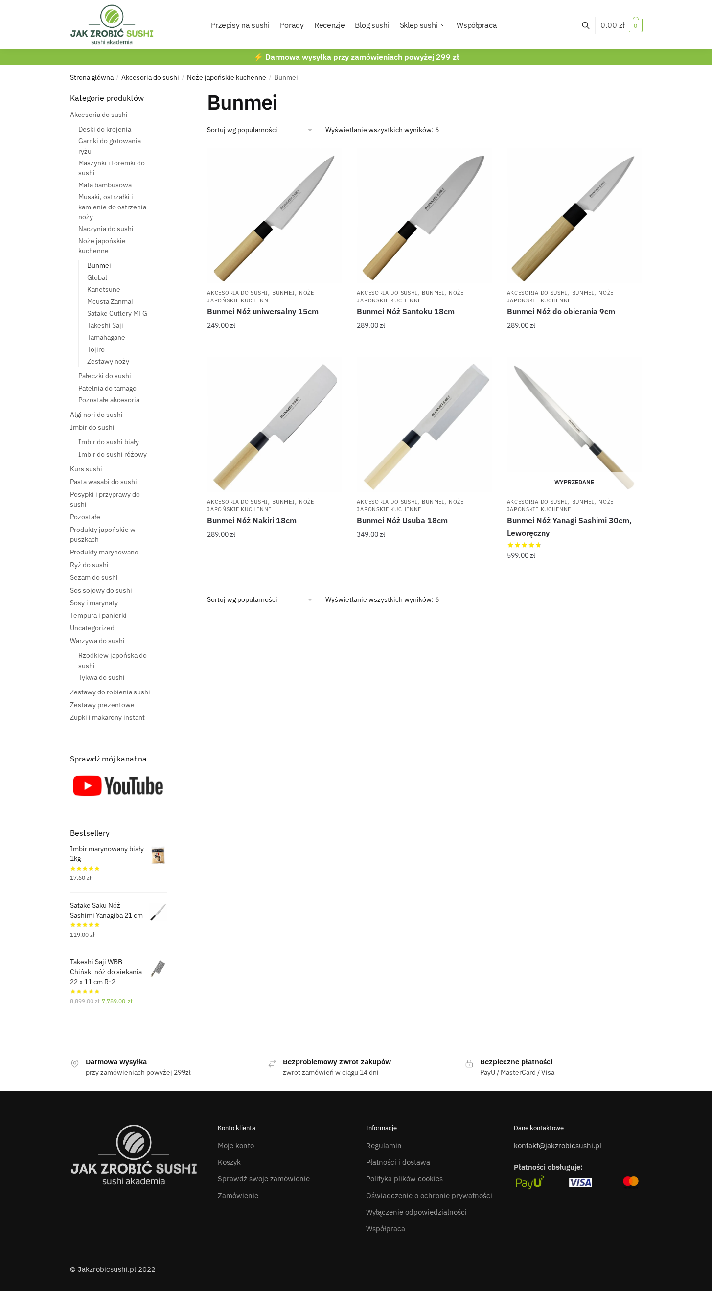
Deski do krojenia (104, 129)
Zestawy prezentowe (102, 704)
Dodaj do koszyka (274, 345)
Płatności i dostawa (398, 1162)
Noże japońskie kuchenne (226, 77)
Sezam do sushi (94, 577)
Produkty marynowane (104, 552)
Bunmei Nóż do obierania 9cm (561, 311)
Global (97, 277)
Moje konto (236, 1145)
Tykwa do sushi (101, 677)
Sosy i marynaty (94, 603)
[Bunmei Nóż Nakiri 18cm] (274, 424)
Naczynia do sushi (106, 228)
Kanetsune (103, 289)
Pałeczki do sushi (104, 375)
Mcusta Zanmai (110, 301)
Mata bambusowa (105, 185)
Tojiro (96, 349)
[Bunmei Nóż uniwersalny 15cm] (274, 215)
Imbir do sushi (92, 427)
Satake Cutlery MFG (117, 313)
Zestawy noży (108, 361)
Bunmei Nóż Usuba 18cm (402, 520)
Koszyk (229, 1162)
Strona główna (92, 77)
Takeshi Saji (105, 325)
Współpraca (385, 1228)
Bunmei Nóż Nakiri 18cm (252, 520)
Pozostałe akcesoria (108, 399)
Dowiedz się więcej (574, 575)
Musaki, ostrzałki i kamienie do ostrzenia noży (112, 206)
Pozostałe (85, 516)
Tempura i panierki (98, 615)
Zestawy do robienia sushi (110, 692)
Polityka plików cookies (404, 1178)
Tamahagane (106, 337)
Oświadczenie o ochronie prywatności (429, 1195)
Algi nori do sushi (96, 414)
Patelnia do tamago (107, 388)
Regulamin (384, 1145)
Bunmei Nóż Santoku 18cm (406, 311)
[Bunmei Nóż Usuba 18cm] (424, 424)
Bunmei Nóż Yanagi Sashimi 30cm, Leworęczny (569, 526)
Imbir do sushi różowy (112, 454)
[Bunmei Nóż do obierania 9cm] (574, 215)
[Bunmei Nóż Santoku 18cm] (424, 215)
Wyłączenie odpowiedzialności (416, 1212)
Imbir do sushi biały (108, 442)
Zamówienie (238, 1195)
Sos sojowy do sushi (101, 590)
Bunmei (283, 292)
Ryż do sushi (89, 564)
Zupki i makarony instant (107, 717)
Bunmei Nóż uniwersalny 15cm (263, 311)
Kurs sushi (86, 468)
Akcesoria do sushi (150, 77)
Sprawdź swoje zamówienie (264, 1178)
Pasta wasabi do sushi (103, 481)
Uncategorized (92, 627)
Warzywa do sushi (97, 640)
